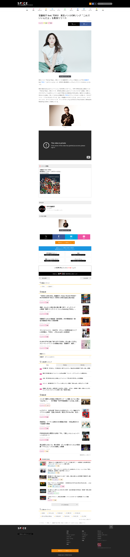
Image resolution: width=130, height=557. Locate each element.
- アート (67, 540)
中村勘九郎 (60, 513)
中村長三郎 (75, 516)
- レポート (84, 536)
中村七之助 (51, 513)
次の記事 (86, 278)
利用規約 (99, 538)
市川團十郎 (68, 513)
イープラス (41, 522)
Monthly (82, 365)
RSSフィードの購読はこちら (66, 242)
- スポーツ (68, 542)
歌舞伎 (43, 513)
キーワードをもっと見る (84, 519)
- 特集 (83, 540)
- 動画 (83, 531)
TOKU (43, 82)
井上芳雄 (84, 516)
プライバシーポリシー (102, 540)
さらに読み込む (65, 504)
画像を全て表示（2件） (65, 76)
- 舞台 (67, 533)
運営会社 (99, 531)
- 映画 (67, 544)
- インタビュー (85, 534)
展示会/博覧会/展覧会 (47, 516)
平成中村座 (66, 516)
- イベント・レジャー (70, 534)
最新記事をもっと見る (84, 455)
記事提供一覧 (100, 533)
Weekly (65, 365)
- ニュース (84, 533)
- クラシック (68, 536)
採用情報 (99, 536)
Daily (47, 365)
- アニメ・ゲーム (69, 538)
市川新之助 (77, 513)
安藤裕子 (86, 80)
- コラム (83, 538)
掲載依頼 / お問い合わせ (102, 534)
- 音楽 (67, 531)
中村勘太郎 (58, 516)
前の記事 (44, 278)
